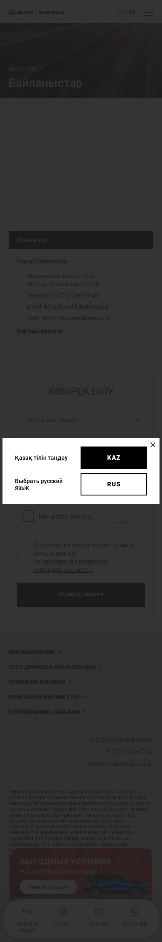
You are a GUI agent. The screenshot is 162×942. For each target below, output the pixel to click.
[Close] (153, 444)
